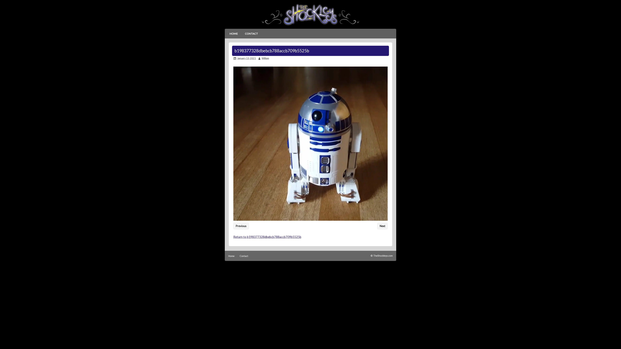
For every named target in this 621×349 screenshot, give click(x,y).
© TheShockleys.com (382, 255)
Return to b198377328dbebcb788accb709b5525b (267, 237)
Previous (241, 226)
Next (382, 226)
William (265, 58)
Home (233, 33)
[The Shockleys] (310, 25)
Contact (251, 33)
